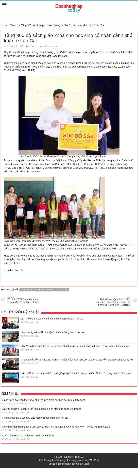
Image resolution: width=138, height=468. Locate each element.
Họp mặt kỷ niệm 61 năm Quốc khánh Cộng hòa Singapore (53, 332)
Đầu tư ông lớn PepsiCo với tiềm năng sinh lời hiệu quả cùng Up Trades (41, 408)
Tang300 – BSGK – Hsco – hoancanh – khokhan (44, 290)
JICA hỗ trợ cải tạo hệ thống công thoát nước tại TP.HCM (52, 318)
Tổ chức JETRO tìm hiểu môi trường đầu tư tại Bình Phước (23, 299)
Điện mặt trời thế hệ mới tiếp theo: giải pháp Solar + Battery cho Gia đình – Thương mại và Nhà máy (76, 373)
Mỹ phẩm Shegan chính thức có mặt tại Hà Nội (28, 435)
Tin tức (14, 25)
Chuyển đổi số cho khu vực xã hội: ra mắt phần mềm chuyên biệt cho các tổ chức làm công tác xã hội (77, 359)
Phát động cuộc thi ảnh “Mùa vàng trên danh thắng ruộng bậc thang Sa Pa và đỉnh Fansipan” (113, 301)
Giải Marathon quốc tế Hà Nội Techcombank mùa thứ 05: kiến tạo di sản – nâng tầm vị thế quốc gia (75, 346)
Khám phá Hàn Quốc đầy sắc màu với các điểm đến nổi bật (35, 417)
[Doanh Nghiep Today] (69, 8)
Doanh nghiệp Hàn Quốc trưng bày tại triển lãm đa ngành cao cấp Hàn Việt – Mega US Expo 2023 (56, 426)
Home (4, 25)
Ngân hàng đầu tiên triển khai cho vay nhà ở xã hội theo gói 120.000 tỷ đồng (43, 399)
